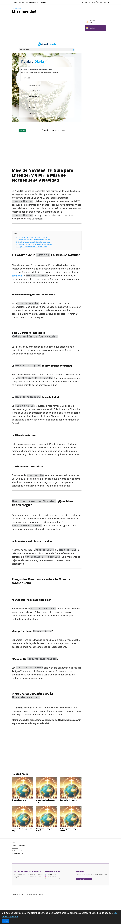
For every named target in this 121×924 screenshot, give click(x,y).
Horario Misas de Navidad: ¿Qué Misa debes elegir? (33, 242)
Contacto (15, 848)
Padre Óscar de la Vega (99, 2)
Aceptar (6, 921)
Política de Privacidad (18, 845)
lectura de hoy (86, 2)
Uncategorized (16, 8)
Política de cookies (17, 850)
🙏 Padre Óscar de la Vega (52, 878)
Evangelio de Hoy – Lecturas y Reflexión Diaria (29, 2)
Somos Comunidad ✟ (18, 853)
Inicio (13, 842)
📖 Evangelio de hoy (51, 874)
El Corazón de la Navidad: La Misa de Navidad (31, 237)
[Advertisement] (46, 28)
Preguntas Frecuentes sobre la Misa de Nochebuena (34, 244)
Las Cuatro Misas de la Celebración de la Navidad (33, 240)
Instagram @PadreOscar (84, 879)
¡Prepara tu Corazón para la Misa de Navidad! (31, 247)
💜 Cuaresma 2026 (50, 876)
